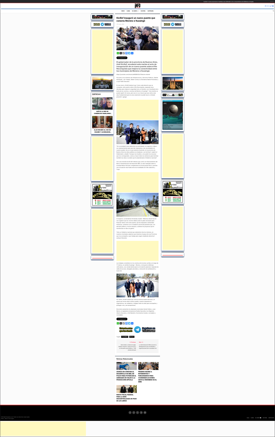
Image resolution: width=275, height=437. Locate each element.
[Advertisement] (102, 51)
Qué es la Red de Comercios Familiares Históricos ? (102, 113)
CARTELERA (150, 11)
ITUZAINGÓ (125, 336)
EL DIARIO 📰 (135, 11)
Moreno (132, 336)
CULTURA (143, 11)
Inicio (123, 11)
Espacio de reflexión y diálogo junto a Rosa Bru (241, 1)
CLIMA (128, 11)
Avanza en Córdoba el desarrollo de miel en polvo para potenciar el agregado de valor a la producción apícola (126, 376)
